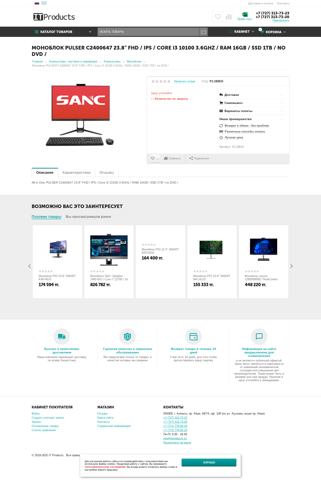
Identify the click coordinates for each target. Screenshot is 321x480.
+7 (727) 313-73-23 (272, 13)
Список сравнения (44, 430)
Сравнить (175, 158)
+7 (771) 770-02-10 (175, 430)
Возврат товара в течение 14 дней (193, 350)
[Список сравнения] (228, 16)
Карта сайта (105, 417)
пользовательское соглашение (105, 466)
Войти (36, 413)
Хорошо (209, 462)
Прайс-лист (244, 19)
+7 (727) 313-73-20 (272, 17)
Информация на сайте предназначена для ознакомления (259, 352)
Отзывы (102, 413)
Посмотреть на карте (177, 442)
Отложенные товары (45, 426)
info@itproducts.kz (175, 438)
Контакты (283, 3)
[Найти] (203, 32)
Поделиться (201, 158)
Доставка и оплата (260, 3)
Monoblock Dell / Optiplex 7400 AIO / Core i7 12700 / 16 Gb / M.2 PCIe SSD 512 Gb (109, 279)
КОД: (205, 81)
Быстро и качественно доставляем (61, 350)
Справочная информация (114, 426)
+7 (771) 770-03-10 (175, 426)
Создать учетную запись (48, 417)
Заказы (36, 421)
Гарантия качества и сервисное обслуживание (127, 350)
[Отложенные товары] (217, 16)
